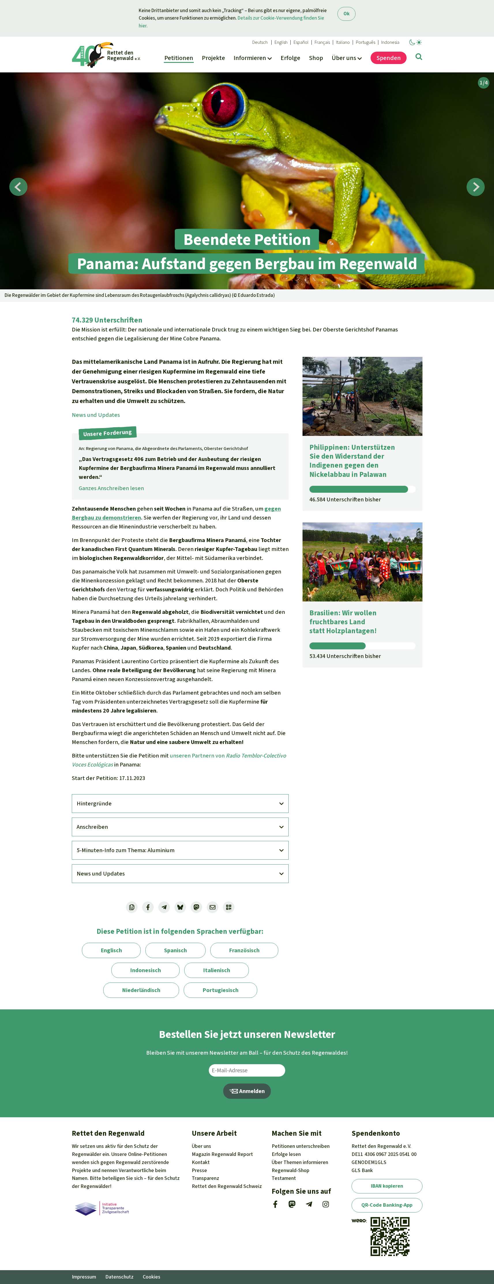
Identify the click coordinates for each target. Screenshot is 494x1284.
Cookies (151, 1276)
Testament (284, 1178)
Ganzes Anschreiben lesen (111, 488)
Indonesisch (145, 970)
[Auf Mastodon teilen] (196, 907)
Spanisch (175, 950)
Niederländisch (141, 990)
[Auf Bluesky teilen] (180, 907)
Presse (199, 1170)
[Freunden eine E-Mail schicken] (212, 907)
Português (365, 42)
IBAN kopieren (387, 1185)
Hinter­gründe (94, 803)
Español (301, 42)
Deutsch (260, 42)
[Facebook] (275, 1206)
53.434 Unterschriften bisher (345, 656)
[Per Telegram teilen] (164, 907)
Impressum (84, 1276)
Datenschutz (119, 1276)
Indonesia (390, 42)
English (281, 42)
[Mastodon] (292, 1206)
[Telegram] (309, 1206)
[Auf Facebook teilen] (148, 907)
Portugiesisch (220, 990)
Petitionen (301, 1146)
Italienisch (216, 970)
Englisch (111, 950)
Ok (346, 13)
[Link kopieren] (132, 907)
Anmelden (251, 1091)
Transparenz (205, 1178)
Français (322, 42)
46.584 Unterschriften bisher (345, 499)
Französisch (244, 950)
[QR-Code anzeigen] (228, 907)
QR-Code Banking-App (386, 1204)
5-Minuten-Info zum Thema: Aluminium (125, 850)
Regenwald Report (222, 1154)
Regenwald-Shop (290, 1170)
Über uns (201, 1146)
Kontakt (201, 1162)
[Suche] (418, 58)
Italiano (343, 42)
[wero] (359, 1220)
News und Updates (96, 415)
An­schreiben (92, 827)
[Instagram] (325, 1206)
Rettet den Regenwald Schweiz (227, 1186)
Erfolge (286, 1154)
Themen (300, 1162)
